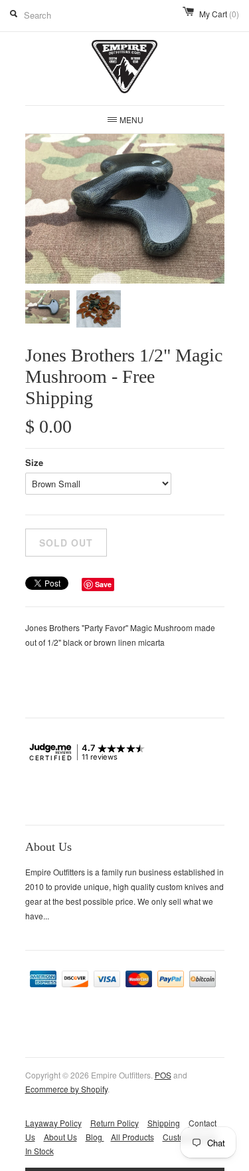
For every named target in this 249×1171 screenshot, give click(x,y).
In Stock (39, 1150)
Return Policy (114, 1122)
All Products (132, 1136)
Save (103, 584)
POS (163, 1074)
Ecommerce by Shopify (66, 1088)
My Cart (219, 13)
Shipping (163, 1122)
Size (34, 462)
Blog (95, 1136)
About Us (60, 1136)
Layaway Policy (53, 1122)
